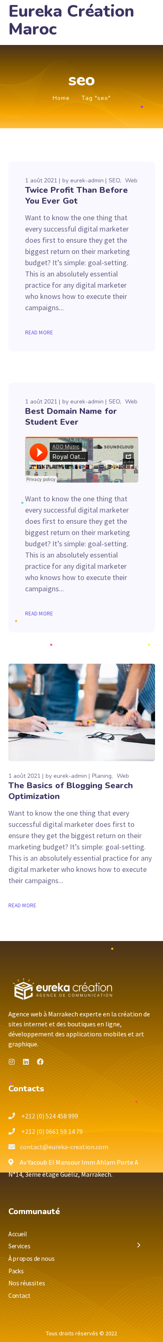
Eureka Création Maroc (71, 20)
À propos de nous (31, 1258)
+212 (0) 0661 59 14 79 (51, 1131)
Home (61, 98)
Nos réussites (26, 1283)
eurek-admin (87, 180)
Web (131, 180)
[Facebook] (40, 1061)
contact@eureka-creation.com (64, 1147)
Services (19, 1246)
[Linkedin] (26, 1061)
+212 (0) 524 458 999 (49, 1116)
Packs (16, 1271)
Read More (39, 332)
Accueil (18, 1233)
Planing (102, 776)
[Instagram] (11, 1061)
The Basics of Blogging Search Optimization (70, 791)
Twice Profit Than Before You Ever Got (76, 195)
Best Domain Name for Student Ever (71, 417)
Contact (19, 1295)
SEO (114, 180)
